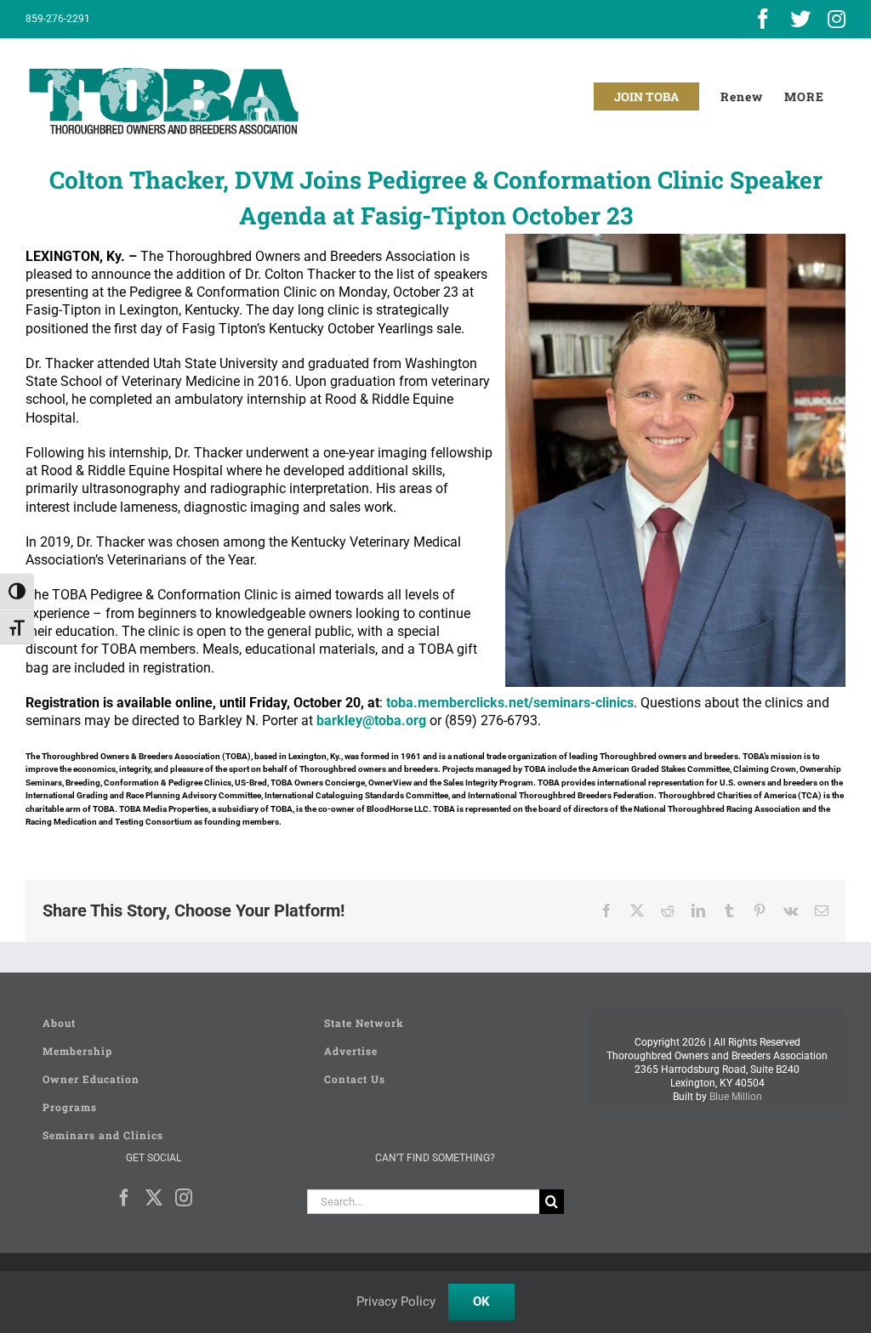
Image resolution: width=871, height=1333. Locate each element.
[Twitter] (153, 1197)
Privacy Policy (396, 1301)
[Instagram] (183, 1197)
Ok (481, 1301)
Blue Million (735, 1097)
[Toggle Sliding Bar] (804, 96)
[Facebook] (124, 1197)
